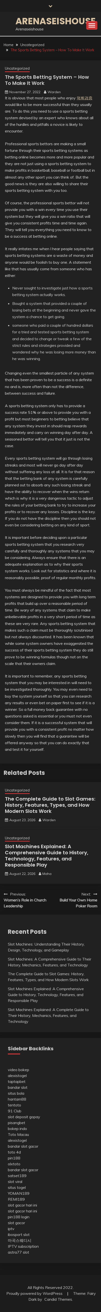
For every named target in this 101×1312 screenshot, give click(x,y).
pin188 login (18, 1216)
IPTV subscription (23, 1246)
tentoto (14, 1105)
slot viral (15, 1181)
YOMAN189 (18, 1193)
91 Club (14, 1110)
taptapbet (16, 1081)
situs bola (16, 1093)
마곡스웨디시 (19, 1240)
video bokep (18, 1069)
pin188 (14, 1158)
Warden (54, 92)
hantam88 (17, 1099)
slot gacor (16, 1222)
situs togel (17, 1187)
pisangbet (16, 1122)
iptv (11, 1228)
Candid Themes (58, 1299)
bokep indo (17, 1128)
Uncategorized (17, 68)
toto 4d (14, 1152)
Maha (46, 873)
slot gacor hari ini (22, 1205)
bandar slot (17, 1087)
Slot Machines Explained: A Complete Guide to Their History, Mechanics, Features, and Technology (48, 1015)
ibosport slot (19, 1234)
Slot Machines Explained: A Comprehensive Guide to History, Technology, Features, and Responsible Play (46, 855)
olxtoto (14, 1163)
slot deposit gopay (24, 1116)
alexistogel (17, 1075)
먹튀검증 (84, 97)
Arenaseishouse (55, 21)
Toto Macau (18, 1134)
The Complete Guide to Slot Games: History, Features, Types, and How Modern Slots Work (50, 805)
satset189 (17, 1175)
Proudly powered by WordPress (34, 1293)
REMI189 (16, 1199)
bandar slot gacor (23, 1146)
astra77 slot (18, 1252)
